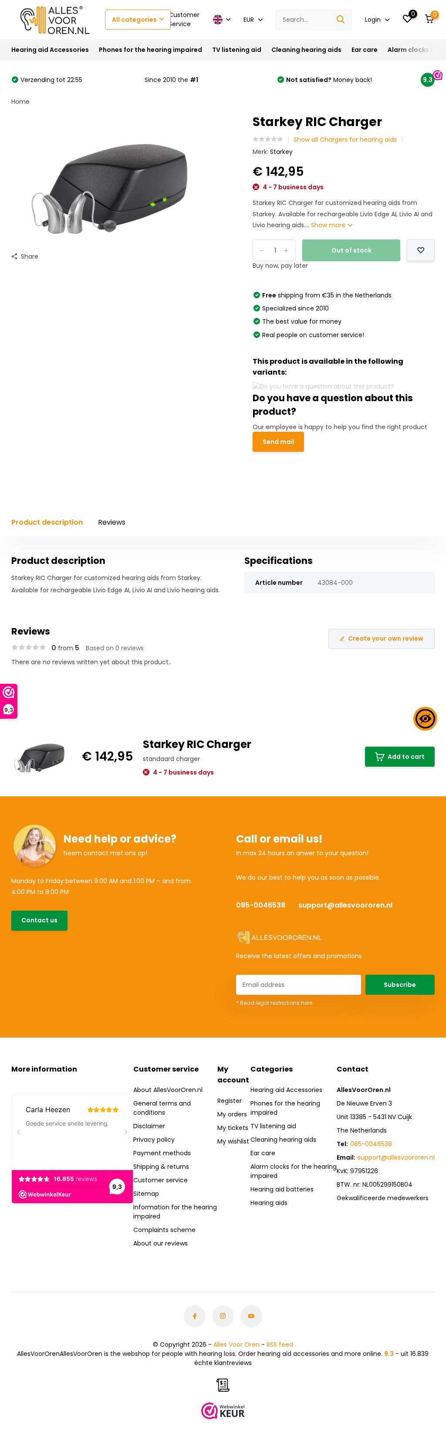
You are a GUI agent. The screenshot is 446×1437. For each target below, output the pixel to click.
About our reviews (160, 1243)
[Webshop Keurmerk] (223, 1411)
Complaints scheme (164, 1229)
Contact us (39, 920)
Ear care (364, 49)
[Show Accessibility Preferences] (425, 718)
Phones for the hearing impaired (150, 49)
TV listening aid (236, 49)
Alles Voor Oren (236, 1344)
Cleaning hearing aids (306, 49)
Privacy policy (154, 1139)
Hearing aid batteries (282, 1189)
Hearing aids (268, 1202)
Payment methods (162, 1153)
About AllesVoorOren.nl (168, 1089)
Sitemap (146, 1193)
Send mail (278, 441)
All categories (134, 19)
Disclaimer (149, 1126)
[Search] (341, 20)
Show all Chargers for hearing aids (345, 139)
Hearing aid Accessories (50, 49)
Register (229, 1100)
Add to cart (406, 756)
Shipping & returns (161, 1166)
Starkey (281, 151)
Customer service (160, 1180)
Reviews (111, 522)
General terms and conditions (162, 1108)
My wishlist (233, 1141)
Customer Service (184, 19)
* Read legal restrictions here (274, 1003)
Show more (329, 225)
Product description (47, 522)
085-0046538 (260, 905)
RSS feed (280, 1344)
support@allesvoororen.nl (345, 905)
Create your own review (385, 638)
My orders (232, 1114)
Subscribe (400, 984)
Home (20, 101)
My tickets (232, 1127)
